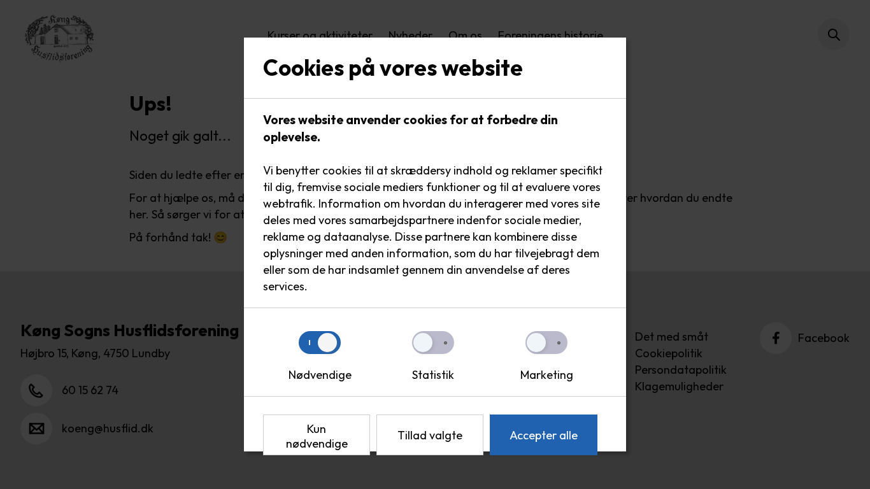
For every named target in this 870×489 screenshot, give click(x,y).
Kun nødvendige (317, 436)
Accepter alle (544, 435)
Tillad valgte (429, 435)
